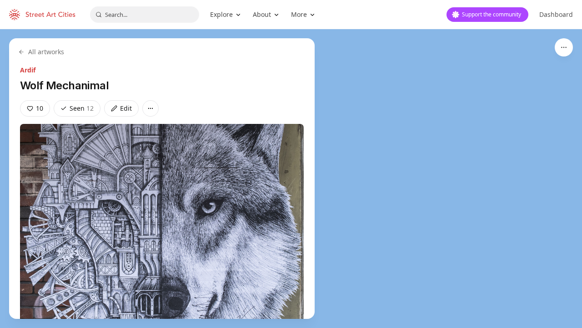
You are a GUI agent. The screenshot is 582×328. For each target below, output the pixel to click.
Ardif (27, 70)
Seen (82, 108)
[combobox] (144, 14)
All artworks (46, 51)
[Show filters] (564, 47)
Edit (126, 108)
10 (39, 108)
